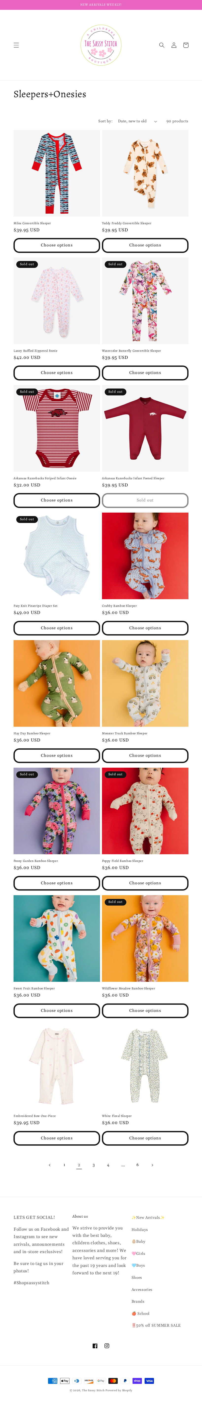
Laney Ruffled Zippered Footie (35, 351)
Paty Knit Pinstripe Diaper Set (36, 606)
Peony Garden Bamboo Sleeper (36, 861)
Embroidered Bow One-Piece (35, 1116)
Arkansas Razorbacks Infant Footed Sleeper (133, 478)
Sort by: (105, 121)
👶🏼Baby (139, 1241)
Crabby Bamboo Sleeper (119, 606)
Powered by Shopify (118, 1390)
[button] (16, 45)
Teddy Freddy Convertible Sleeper (126, 223)
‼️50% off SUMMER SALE (156, 1325)
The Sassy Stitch (93, 1390)
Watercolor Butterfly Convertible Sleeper (131, 351)
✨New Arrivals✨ (148, 1217)
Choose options (56, 245)
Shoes (137, 1277)
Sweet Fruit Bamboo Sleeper (34, 988)
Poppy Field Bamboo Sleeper (122, 861)
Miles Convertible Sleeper (32, 223)
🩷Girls (138, 1253)
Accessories (142, 1289)
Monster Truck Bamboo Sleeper (125, 733)
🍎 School (141, 1313)
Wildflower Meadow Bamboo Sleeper (128, 988)
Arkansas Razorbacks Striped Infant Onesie (45, 478)
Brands (138, 1301)
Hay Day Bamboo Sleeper (32, 733)
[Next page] (152, 1165)
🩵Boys (138, 1265)
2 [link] (79, 1165)
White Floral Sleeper (117, 1116)
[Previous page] (50, 1165)
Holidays (140, 1229)
